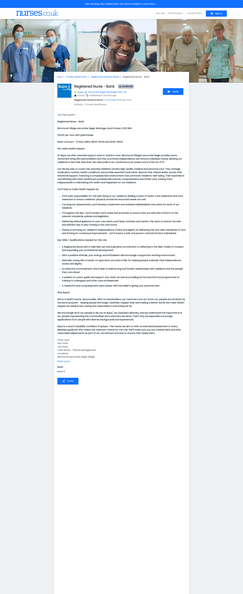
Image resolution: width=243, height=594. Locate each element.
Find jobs (160, 13)
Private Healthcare (76, 76)
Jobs (59, 76)
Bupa (80, 92)
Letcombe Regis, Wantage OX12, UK (107, 92)
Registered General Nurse (105, 76)
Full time (111, 100)
